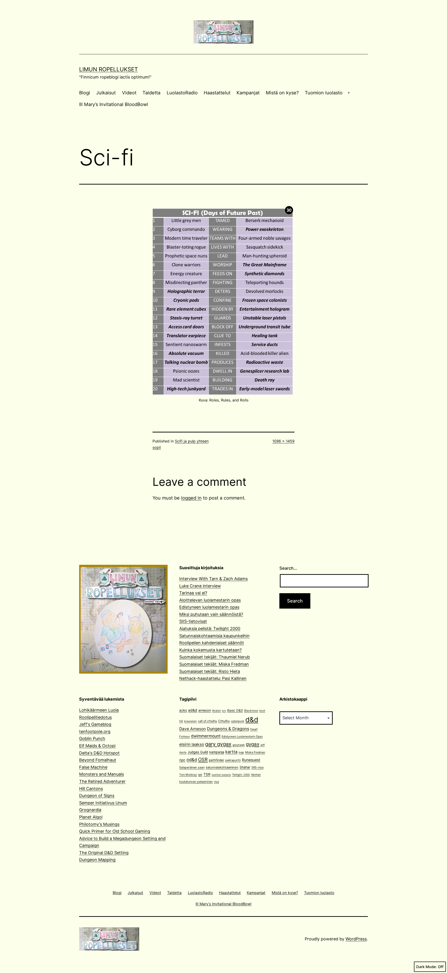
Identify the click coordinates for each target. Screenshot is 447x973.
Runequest (251, 760)
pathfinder (216, 760)
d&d (251, 720)
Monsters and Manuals (101, 774)
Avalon (216, 710)
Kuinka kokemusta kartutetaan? (210, 650)
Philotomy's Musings (99, 824)
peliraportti (233, 760)
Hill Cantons (91, 788)
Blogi (84, 93)
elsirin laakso (191, 744)
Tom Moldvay (188, 774)
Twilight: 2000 (241, 774)
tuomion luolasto (221, 774)
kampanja (216, 752)
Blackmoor (251, 710)
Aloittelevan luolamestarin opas (210, 600)
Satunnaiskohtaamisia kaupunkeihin (214, 635)
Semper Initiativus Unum (103, 802)
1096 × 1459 (283, 441)
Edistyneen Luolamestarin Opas (242, 736)
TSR (206, 774)
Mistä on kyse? (282, 93)
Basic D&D (235, 710)
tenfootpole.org (94, 731)
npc (182, 760)
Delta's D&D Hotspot (99, 752)
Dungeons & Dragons (228, 728)
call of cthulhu (207, 721)
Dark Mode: (426, 966)
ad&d (192, 710)
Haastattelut (217, 93)
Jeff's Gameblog (95, 724)
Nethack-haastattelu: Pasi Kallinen (213, 678)
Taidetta (151, 93)
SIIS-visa (257, 767)
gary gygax (218, 744)
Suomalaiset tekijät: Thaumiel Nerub (214, 656)
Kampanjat (248, 93)
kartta (231, 751)
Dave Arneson (192, 728)
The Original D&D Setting (104, 852)
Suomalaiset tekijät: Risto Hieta (209, 671)
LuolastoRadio (182, 93)
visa (216, 781)
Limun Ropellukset (108, 69)
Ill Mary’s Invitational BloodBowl (113, 104)
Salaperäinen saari (192, 767)
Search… (288, 568)
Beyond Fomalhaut (97, 759)
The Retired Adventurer (102, 781)
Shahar (245, 767)
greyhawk (239, 745)
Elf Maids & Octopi (97, 745)
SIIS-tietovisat (193, 621)
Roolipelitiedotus (95, 717)
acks (183, 710)
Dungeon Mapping (97, 859)
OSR (203, 759)
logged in (191, 498)
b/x (224, 710)
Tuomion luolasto (323, 93)
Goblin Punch (92, 738)
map (241, 752)
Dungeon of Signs (96, 795)
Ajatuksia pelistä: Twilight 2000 (209, 628)
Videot (129, 93)
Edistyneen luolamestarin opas (209, 607)
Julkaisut (106, 93)
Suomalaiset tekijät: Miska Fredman (214, 664)
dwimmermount (205, 735)
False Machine (93, 767)
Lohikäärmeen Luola (99, 710)
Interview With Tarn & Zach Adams (213, 578)
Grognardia (90, 809)
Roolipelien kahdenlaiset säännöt (211, 642)
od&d (191, 759)
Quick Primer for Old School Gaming (114, 831)
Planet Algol (90, 817)
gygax (252, 744)
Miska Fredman (255, 752)
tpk (200, 774)
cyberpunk (237, 721)
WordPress (356, 938)
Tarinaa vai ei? (193, 592)
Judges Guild (198, 752)
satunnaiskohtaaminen (222, 767)
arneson (204, 710)
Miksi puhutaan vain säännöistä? (211, 614)
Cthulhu (224, 721)
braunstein (190, 721)
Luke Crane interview (200, 585)
